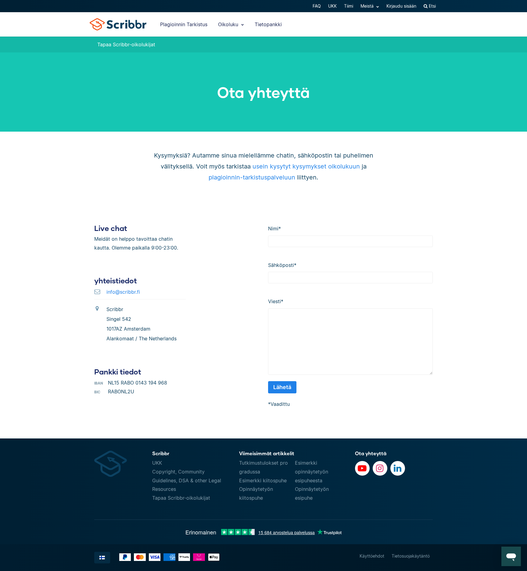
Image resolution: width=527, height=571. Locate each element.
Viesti (275, 301)
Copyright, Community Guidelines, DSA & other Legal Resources (186, 480)
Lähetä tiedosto (409, 44)
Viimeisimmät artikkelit (266, 453)
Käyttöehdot (372, 556)
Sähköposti (282, 265)
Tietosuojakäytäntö (411, 556)
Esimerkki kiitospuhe (263, 480)
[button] (511, 556)
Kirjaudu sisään (401, 6)
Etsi (432, 6)
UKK (332, 6)
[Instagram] (380, 468)
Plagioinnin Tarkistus (183, 24)
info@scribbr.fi (123, 292)
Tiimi (348, 6)
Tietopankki (268, 24)
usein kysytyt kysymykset (289, 166)
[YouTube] (362, 468)
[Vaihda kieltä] (102, 557)
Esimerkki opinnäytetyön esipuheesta (311, 472)
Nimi (274, 228)
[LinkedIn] (397, 468)
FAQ (317, 6)
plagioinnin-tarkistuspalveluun (252, 177)
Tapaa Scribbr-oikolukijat (126, 44)
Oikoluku (229, 24)
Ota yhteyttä (370, 453)
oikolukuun (344, 166)
